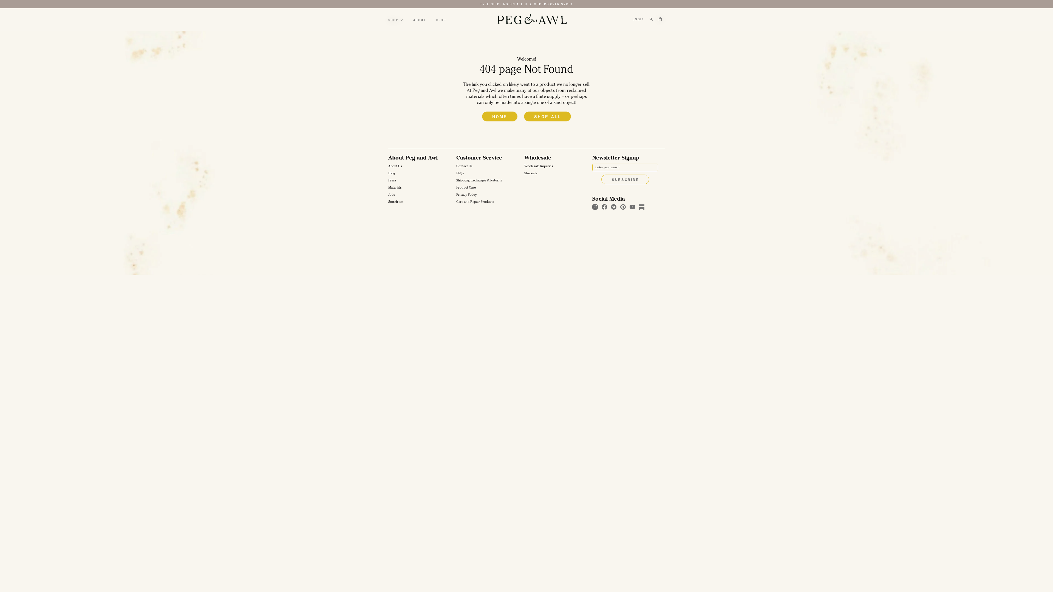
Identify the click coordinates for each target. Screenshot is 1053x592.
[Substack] (641, 207)
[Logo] (531, 19)
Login (638, 19)
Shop (393, 20)
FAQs (460, 173)
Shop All (547, 117)
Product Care (466, 188)
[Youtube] (632, 207)
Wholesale (537, 158)
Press (392, 181)
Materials (395, 188)
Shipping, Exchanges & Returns (479, 181)
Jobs (391, 195)
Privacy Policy (466, 195)
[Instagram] (595, 207)
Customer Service (479, 158)
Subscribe (625, 180)
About (419, 20)
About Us (395, 166)
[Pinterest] (623, 207)
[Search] (651, 19)
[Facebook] (604, 207)
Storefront (395, 202)
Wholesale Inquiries (538, 166)
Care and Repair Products (475, 202)
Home (499, 117)
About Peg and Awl (413, 158)
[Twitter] (613, 207)
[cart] (660, 19)
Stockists (530, 173)
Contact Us (464, 166)
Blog (441, 20)
